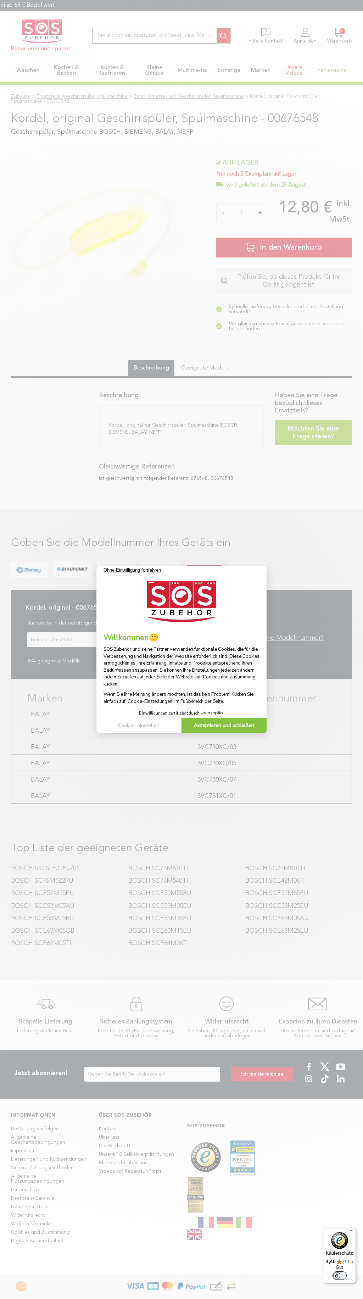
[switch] (340, 1275)
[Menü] (351, 1232)
